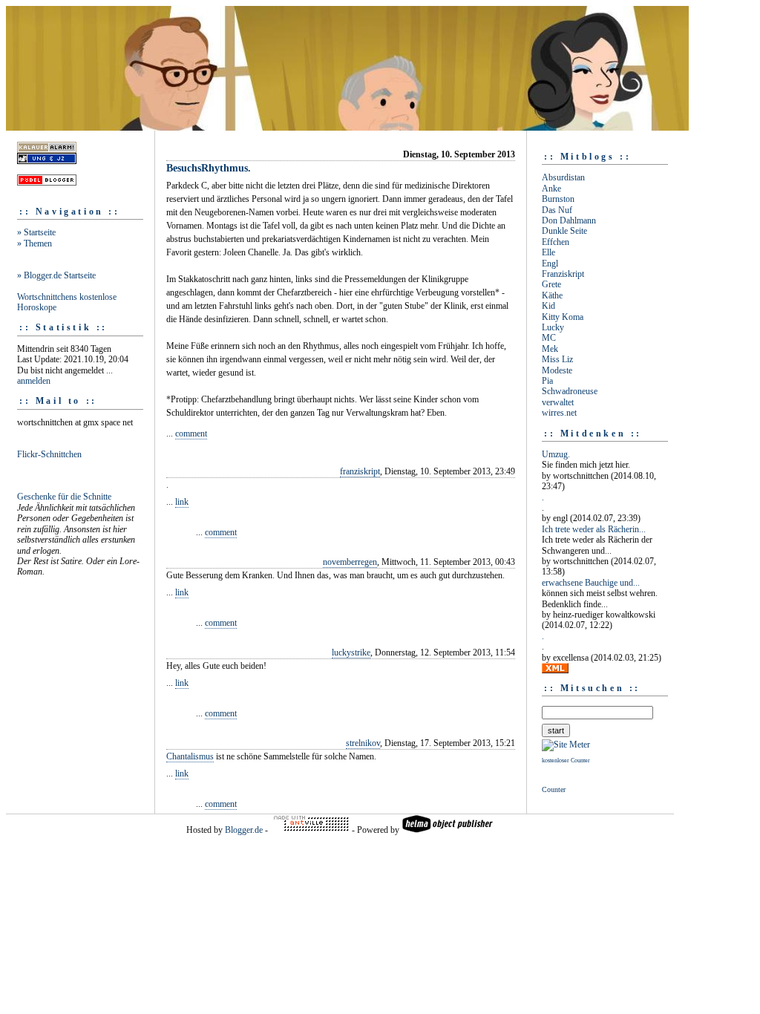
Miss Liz (557, 359)
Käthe (552, 295)
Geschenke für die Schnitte (64, 496)
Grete (551, 284)
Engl (550, 263)
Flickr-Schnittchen (49, 454)
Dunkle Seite (564, 231)
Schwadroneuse (569, 391)
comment (191, 433)
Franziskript (563, 274)
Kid (548, 306)
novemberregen (350, 562)
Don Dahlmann (569, 220)
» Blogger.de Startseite (56, 275)
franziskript (360, 471)
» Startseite (36, 232)
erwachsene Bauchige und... (591, 583)
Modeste (557, 370)
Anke (551, 188)
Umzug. (556, 454)
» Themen (34, 243)
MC (549, 338)
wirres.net (559, 413)
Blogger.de (244, 830)
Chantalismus (190, 756)
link (182, 502)
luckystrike (351, 652)
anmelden (33, 381)
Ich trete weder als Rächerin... (594, 529)
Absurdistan (563, 177)
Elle (548, 252)
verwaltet (558, 402)
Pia (547, 381)
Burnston (558, 199)
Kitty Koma (562, 317)
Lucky (553, 327)
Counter (554, 789)
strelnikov (363, 743)
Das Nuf (557, 210)
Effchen (555, 242)
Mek (550, 349)
